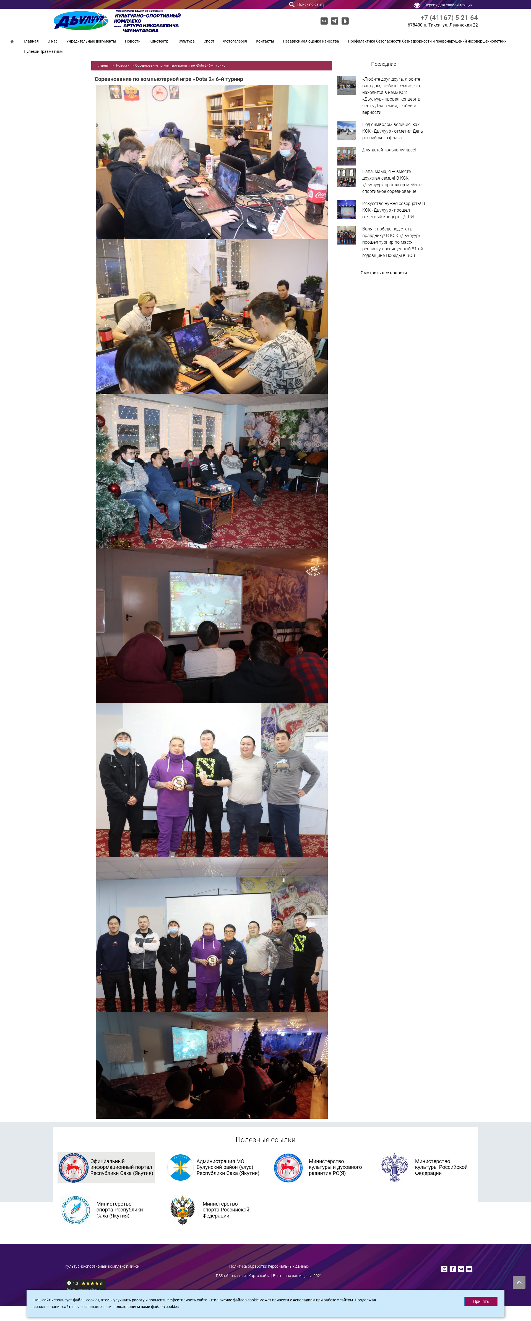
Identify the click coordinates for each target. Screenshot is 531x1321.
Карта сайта (259, 1275)
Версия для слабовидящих (449, 5)
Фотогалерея (235, 41)
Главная (31, 41)
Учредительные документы (91, 41)
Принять (481, 1301)
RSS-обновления (231, 1275)
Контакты (265, 41)
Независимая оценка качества (311, 41)
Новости (132, 41)
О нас (53, 41)
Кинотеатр (158, 41)
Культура (186, 41)
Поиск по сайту (310, 4)
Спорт (209, 41)
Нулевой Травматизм (43, 51)
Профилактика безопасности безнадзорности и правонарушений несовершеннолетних (427, 41)
